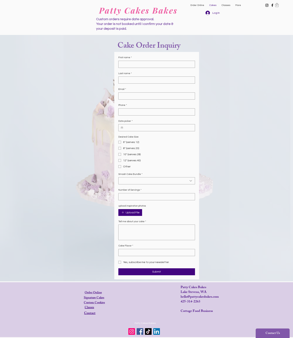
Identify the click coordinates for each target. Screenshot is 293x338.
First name (125, 57)
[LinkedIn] (156, 331)
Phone (122, 105)
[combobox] (156, 180)
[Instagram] (267, 5)
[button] (277, 5)
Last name (125, 73)
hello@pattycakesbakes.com (200, 297)
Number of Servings (129, 190)
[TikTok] (148, 331)
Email (122, 89)
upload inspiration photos (132, 206)
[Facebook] (272, 5)
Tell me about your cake (132, 221)
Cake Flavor (125, 246)
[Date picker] (122, 127)
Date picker (125, 121)
